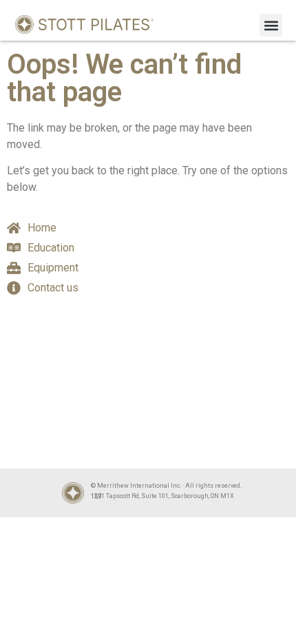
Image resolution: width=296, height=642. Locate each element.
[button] (271, 25)
